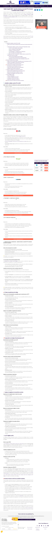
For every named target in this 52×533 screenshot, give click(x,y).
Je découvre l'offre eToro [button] (18, 174)
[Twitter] (39, 9)
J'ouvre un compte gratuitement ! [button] (18, 239)
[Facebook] (35, 9)
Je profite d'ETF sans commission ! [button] (18, 195)
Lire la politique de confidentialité (5, 526)
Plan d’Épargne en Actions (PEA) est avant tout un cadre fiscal (13, 443)
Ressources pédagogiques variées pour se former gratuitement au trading (15, 141)
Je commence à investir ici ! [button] (18, 214)
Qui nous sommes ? (29, 527)
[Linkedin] (37, 9)
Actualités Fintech (37, 527)
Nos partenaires (45, 527)
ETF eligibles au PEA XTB (21, 136)
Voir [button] (46, 165)
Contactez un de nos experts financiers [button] (26, 519)
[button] (10, 2)
